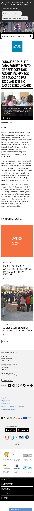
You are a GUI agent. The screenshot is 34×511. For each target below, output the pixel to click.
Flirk (31, 385)
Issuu (24, 385)
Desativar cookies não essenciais (15, 18)
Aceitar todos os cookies (12, 13)
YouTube (28, 386)
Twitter (17, 385)
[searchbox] (17, 36)
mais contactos (7, 380)
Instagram (13, 385)
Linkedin (9, 385)
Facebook (21, 385)
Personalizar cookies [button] (10, 9)
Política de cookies (22, 4)
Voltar (6, 341)
